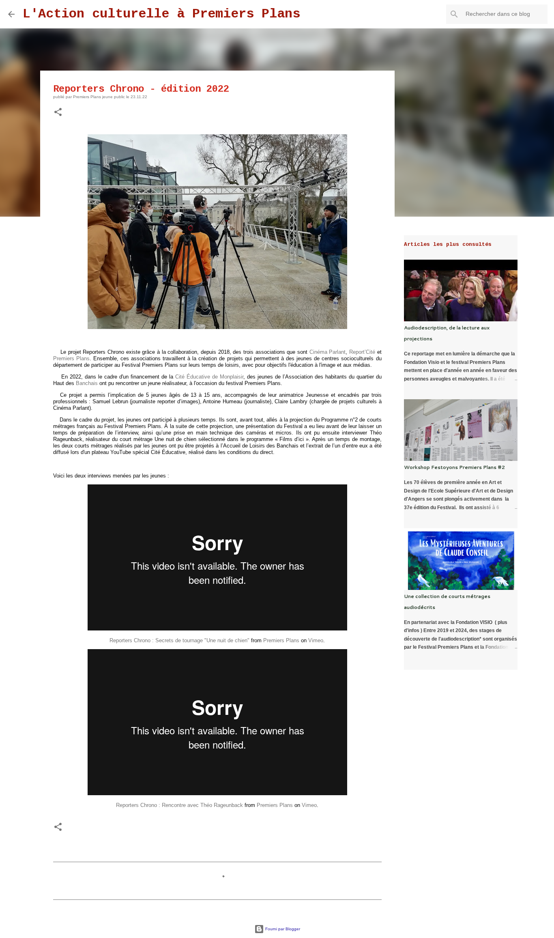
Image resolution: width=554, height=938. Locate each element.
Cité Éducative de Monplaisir (209, 377)
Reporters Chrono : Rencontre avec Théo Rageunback (179, 805)
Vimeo (315, 640)
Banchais (87, 383)
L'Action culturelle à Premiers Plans (161, 14)
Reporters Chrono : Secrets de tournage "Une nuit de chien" (179, 640)
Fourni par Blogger (282, 929)
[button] (58, 112)
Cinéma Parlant (327, 352)
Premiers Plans (71, 358)
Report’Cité (362, 352)
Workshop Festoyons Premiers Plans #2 (454, 467)
